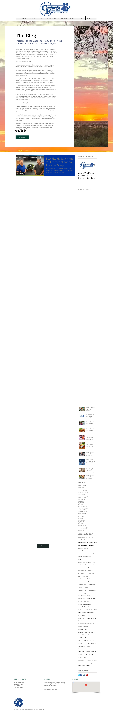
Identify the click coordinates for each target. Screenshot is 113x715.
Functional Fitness (82, 629)
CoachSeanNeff (92, 590)
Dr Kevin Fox (81, 598)
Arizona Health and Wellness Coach (87, 542)
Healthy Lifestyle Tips (83, 649)
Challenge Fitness (92, 581)
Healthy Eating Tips (91, 643)
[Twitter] (19, 131)
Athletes (91, 545)
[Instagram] (25, 131)
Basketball (80, 559)
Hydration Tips (82, 657)
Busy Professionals (83, 576)
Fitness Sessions (91, 618)
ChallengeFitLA (91, 584)
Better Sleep (88, 567)
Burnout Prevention (90, 573)
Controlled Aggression (84, 593)
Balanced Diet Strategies (84, 556)
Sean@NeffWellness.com (50, 689)
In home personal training (84, 660)
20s (89, 537)
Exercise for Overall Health (85, 607)
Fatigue (95, 609)
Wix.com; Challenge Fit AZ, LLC (40, 709)
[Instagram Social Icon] (84, 675)
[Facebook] (16, 131)
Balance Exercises (82, 551)
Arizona (86, 539)
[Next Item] (94, 165)
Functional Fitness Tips (84, 632)
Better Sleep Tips (82, 570)
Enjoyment (80, 601)
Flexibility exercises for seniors (86, 623)
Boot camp (90, 570)
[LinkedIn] (22, 131)
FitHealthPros (81, 615)
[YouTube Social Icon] (87, 675)
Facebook (80, 609)
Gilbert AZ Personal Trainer (85, 635)
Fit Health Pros (82, 612)
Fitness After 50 (82, 618)
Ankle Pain (80, 539)
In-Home (94, 660)
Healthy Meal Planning (84, 651)
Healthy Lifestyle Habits (84, 646)
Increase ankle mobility (84, 665)
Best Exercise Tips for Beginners (86, 562)
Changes (86, 587)
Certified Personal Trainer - (85, 579)
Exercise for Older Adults (84, 604)
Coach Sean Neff (82, 590)
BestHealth (81, 567)
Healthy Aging (81, 643)
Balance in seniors (82, 553)
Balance (86, 548)
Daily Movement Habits (84, 595)
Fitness (88, 615)
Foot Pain (85, 626)
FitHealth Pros (90, 612)
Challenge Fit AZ (82, 581)
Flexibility (80, 621)
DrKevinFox (89, 598)
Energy (95, 598)
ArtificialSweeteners (83, 545)
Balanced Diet (92, 553)
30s (92, 537)
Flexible (80, 626)
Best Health (81, 565)
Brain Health (81, 573)
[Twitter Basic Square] (79, 675)
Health (85, 637)
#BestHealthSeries (82, 537)
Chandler (80, 587)
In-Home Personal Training (85, 662)
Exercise (86, 601)
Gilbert (92, 632)
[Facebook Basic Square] (81, 675)
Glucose (80, 637)
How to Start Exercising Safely (85, 654)
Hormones (93, 651)
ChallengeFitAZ (82, 584)
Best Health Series (90, 565)
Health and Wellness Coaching (86, 640)
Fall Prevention (88, 609)
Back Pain (80, 548)
